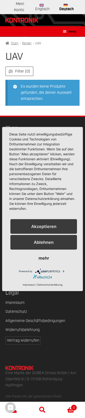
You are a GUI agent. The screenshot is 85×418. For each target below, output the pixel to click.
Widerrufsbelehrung (22, 330)
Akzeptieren (43, 226)
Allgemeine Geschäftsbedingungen (35, 321)
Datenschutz (16, 311)
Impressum (15, 302)
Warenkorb (66, 406)
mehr (43, 258)
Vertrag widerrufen (23, 340)
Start (14, 43)
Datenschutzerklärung (49, 284)
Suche (42, 410)
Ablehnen (44, 242)
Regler (27, 43)
